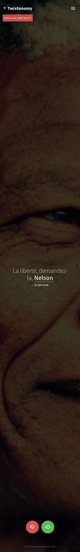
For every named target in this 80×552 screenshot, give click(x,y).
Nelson (43, 278)
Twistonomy (19, 8)
